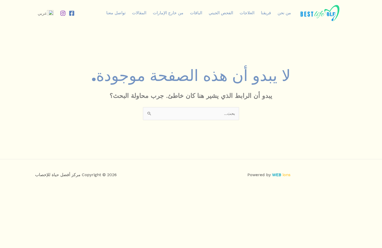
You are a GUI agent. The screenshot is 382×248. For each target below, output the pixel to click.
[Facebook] (72, 13)
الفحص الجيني (221, 12)
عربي (42, 13)
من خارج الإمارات (168, 12)
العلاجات (247, 12)
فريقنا (266, 12)
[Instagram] (63, 13)
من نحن (284, 12)
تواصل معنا (116, 12)
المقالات (139, 12)
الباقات (196, 12)
